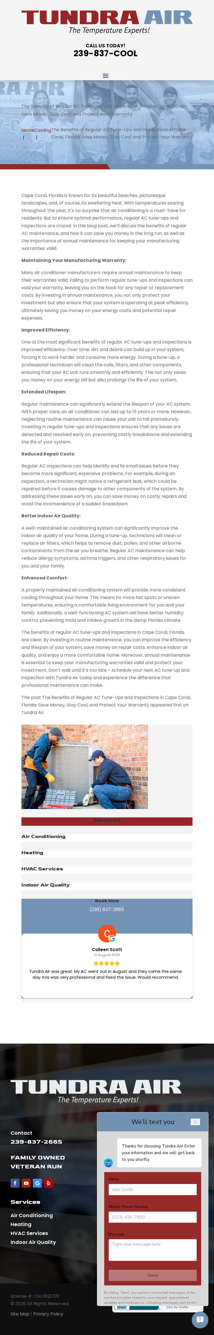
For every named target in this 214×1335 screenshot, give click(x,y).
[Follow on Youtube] (26, 1183)
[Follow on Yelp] (48, 1183)
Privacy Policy (48, 1314)
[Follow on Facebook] (15, 1183)
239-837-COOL (106, 53)
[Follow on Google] (37, 1183)
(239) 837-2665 (107, 909)
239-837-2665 (36, 1142)
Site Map (20, 1314)
